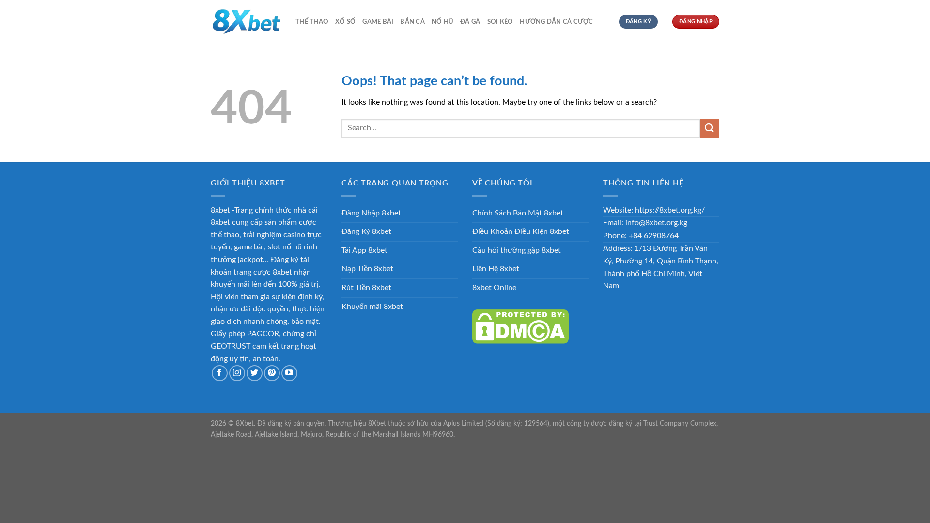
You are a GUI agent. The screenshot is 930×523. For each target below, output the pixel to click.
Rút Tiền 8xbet (366, 288)
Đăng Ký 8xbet (366, 231)
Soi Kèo (500, 22)
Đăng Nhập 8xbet (371, 213)
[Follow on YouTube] (289, 373)
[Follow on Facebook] (220, 373)
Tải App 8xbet (364, 250)
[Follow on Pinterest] (272, 373)
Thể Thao (311, 22)
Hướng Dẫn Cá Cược (556, 22)
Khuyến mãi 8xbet (372, 306)
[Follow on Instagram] (237, 373)
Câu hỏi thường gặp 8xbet (516, 250)
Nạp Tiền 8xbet (367, 269)
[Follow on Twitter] (255, 373)
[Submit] (709, 128)
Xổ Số (345, 22)
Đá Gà (470, 22)
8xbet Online (494, 288)
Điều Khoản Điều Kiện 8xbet (520, 231)
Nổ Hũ (442, 22)
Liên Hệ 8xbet (495, 269)
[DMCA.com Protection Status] (520, 326)
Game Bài (377, 22)
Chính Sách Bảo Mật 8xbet (517, 213)
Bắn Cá (412, 22)
